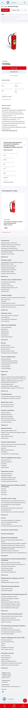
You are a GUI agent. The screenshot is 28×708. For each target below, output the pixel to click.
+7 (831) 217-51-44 (6, 674)
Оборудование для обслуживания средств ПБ (14, 594)
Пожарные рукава (6, 260)
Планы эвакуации (5, 655)
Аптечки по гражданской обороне (9, 522)
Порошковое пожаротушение (8, 566)
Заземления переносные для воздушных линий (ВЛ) (14, 543)
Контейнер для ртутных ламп (8, 303)
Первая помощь (5, 659)
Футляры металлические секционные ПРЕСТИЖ (13, 305)
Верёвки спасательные (6, 414)
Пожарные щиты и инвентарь (8, 618)
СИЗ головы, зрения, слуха (7, 641)
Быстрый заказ (14, 71)
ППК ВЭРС (3, 489)
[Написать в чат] (25, 701)
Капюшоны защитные (6, 462)
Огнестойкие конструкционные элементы (11, 632)
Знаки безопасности (6, 657)
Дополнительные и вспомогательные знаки (12, 508)
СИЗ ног (3, 645)
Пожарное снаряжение (7, 410)
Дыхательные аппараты (7, 416)
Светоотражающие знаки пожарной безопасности (13, 502)
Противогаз (4, 463)
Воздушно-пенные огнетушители (9, 243)
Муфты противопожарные (7, 450)
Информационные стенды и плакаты (10, 582)
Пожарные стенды (5, 284)
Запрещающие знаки (6, 510)
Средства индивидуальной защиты (11, 457)
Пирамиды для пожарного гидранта (10, 386)
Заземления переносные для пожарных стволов (13, 545)
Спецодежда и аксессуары (7, 647)
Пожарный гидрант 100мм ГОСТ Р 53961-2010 (12, 388)
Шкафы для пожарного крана (8, 307)
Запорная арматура (6, 359)
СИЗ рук (3, 643)
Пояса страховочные (6, 422)
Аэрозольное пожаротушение (9, 530)
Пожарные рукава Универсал (8, 273)
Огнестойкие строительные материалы (10, 630)
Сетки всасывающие (6, 327)
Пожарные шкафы (6, 295)
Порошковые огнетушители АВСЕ (9, 248)
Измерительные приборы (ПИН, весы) (10, 602)
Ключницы (3, 301)
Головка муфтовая (5, 366)
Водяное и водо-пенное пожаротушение (10, 562)
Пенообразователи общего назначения (10, 398)
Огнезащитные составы (7, 628)
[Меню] (2, 2)
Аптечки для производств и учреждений (11, 520)
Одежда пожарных (6, 428)
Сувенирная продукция (6, 590)
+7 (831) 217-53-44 (6, 676)
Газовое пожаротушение (7, 568)
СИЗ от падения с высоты (7, 649)
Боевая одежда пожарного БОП (9, 430)
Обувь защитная (5, 434)
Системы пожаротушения (8, 442)
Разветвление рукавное (7, 337)
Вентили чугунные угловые (7, 351)
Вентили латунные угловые (7, 347)
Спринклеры (4, 452)
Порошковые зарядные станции (9, 596)
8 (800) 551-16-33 (6, 673)
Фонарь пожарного (6, 412)
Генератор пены (5, 331)
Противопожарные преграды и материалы (13, 625)
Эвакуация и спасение (7, 653)
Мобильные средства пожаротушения (10, 620)
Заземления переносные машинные (10, 550)
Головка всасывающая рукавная (9, 363)
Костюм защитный (5, 460)
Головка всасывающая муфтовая (9, 361)
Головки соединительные (8, 356)
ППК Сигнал (4, 494)
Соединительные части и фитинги (9, 353)
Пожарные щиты (5, 289)
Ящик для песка (5, 291)
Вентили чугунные (5, 349)
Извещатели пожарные (6, 570)
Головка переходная (6, 368)
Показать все (4, 257)
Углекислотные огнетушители (8, 246)
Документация (4, 580)
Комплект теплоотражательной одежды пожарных (13, 432)
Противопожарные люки (7, 406)
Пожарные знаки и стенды (8, 498)
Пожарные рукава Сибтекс (7, 271)
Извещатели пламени (6, 475)
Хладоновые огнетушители (7, 254)
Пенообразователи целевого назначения (11, 396)
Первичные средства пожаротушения (12, 614)
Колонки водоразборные (7, 384)
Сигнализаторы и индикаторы (8, 572)
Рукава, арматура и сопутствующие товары (12, 616)
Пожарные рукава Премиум (8, 267)
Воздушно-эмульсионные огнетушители (11, 244)
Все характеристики (6, 99)
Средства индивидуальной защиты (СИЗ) (13, 637)
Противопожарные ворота (7, 404)
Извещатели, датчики (7, 471)
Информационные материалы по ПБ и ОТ (12, 578)
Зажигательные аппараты (7, 418)
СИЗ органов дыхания (6, 640)
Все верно (5, 10)
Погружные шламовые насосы (8, 446)
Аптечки (3, 518)
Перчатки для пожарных (7, 436)
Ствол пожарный (5, 321)
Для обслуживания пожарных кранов (10, 606)
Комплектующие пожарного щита (9, 287)
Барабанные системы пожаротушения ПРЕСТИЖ (13, 297)
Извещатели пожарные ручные (8, 477)
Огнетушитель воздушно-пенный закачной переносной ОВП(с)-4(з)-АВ (13, 223)
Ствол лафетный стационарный (9, 319)
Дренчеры (3, 448)
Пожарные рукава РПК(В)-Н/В (8, 269)
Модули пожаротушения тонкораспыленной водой (13, 444)
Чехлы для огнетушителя (7, 285)
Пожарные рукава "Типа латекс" (9, 266)
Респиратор (4, 465)
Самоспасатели (5, 467)
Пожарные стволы (6, 313)
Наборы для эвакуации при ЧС (8, 661)
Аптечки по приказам (6, 524)
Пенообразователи (6, 394)
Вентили (3, 343)
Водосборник (4, 329)
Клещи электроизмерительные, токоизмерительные (14, 552)
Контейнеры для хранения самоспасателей (11, 526)
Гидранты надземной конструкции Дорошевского (13, 377)
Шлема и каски (4, 438)
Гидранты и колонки (6, 622)
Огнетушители (5, 240)
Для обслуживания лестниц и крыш (10, 607)
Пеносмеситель (5, 335)
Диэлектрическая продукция (9, 537)
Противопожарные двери (7, 633)
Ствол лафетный (5, 317)
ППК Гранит (4, 490)
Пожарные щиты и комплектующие (11, 279)
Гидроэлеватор (5, 333)
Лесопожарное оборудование (8, 282)
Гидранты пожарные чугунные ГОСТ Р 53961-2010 (13, 379)
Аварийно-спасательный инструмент (10, 665)
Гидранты (4, 374)
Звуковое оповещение (7, 533)
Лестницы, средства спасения (8, 420)
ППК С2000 (3, 492)
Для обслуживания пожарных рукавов (10, 604)
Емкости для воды (5, 299)
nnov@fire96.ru (5, 682)
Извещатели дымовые (6, 473)
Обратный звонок (6, 677)
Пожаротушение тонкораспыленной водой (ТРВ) (13, 564)
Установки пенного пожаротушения (10, 453)
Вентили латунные (5, 345)
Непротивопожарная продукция (10, 586)
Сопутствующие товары (7, 588)
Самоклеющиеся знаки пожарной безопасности (13, 500)
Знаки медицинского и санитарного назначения (13, 512)
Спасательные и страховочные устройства (11, 663)
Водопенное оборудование (8, 325)
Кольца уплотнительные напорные (9, 315)
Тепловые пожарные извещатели (9, 481)
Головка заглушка (5, 364)
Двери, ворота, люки (7, 402)
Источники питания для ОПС (8, 479)
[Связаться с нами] (25, 2)
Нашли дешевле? (14, 75)
